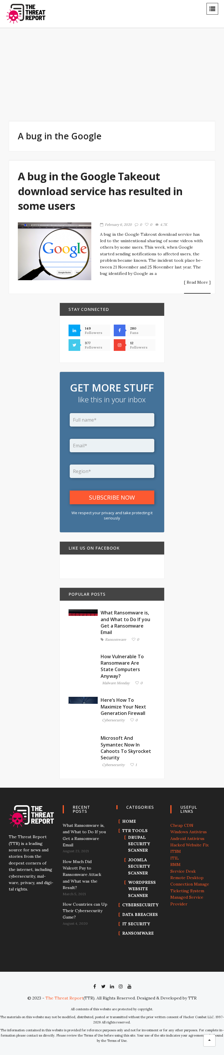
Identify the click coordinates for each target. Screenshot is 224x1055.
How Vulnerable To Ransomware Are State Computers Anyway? (122, 666)
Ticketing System (187, 890)
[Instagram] (120, 986)
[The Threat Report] (26, 13)
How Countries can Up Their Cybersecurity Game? (85, 911)
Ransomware (115, 640)
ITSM (175, 851)
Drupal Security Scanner (139, 844)
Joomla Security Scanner (139, 866)
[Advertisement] (126, 78)
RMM (175, 864)
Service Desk (183, 871)
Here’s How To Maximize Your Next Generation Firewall (123, 706)
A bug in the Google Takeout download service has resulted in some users (100, 191)
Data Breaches (140, 914)
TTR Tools (135, 830)
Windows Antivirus (188, 831)
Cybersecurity (113, 720)
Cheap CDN (181, 825)
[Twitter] (103, 986)
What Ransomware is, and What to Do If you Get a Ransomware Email (125, 622)
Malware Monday (116, 683)
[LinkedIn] (112, 986)
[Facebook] (94, 986)
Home (129, 821)
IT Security (136, 923)
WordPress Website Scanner (142, 889)
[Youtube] (129, 986)
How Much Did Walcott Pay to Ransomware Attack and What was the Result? (82, 875)
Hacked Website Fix (189, 845)
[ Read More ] (197, 282)
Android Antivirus (187, 838)
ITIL (174, 858)
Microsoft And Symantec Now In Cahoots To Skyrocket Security (126, 748)
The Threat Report (64, 998)
